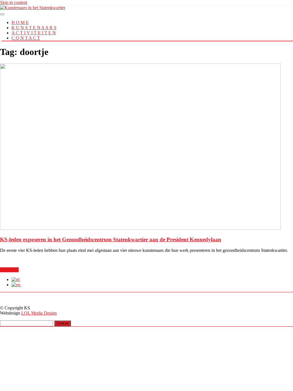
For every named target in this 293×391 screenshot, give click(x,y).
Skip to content (13, 2)
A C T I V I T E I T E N (33, 32)
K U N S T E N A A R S (33, 27)
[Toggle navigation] (2, 14)
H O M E (20, 22)
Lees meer (9, 269)
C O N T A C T (25, 37)
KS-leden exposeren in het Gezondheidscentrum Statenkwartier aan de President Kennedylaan (110, 239)
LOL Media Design (39, 313)
